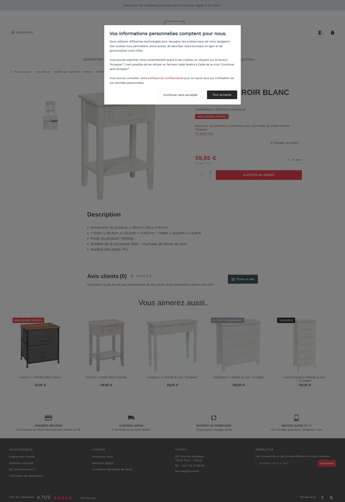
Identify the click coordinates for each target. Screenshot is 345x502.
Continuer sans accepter (180, 95)
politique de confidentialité (165, 78)
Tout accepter (222, 94)
